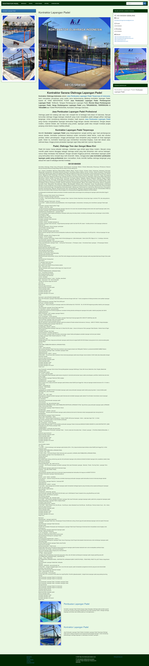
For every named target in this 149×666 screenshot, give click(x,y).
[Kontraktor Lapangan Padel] (50, 635)
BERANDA (23, 3)
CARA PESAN (38, 3)
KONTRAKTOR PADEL (11, 3)
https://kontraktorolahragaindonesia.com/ (123, 38)
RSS (115, 657)
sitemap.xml (119, 657)
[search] (144, 3)
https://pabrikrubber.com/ (120, 39)
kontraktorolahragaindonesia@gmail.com (124, 20)
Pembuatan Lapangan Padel (76, 603)
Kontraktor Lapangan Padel (76, 627)
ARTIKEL (46, 3)
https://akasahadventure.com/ (121, 41)
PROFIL (31, 3)
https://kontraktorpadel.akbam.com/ (122, 36)
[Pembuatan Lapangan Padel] (50, 611)
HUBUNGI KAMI (55, 3)
